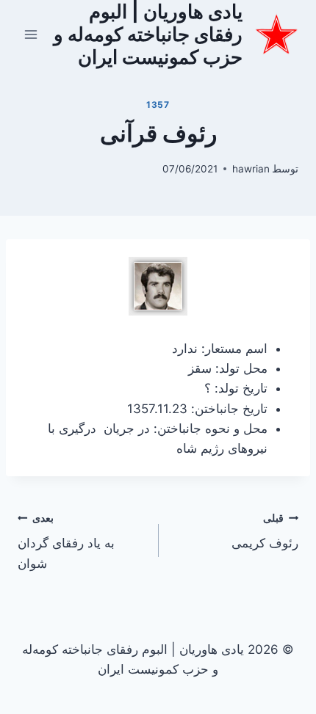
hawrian (251, 169)
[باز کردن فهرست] (31, 34)
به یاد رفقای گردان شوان (66, 541)
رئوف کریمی (264, 531)
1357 (157, 104)
